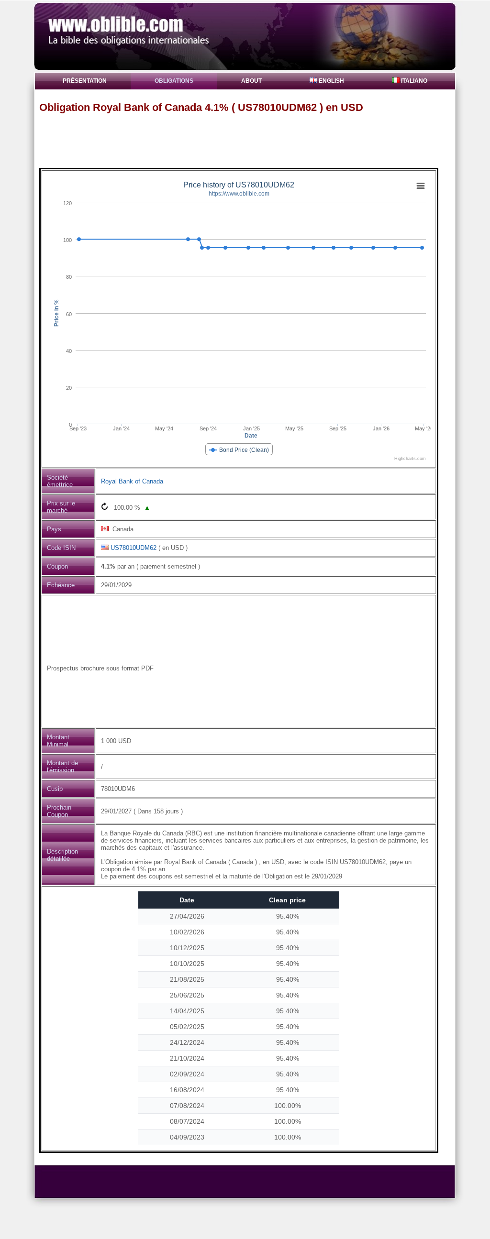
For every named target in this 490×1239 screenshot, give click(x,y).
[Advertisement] (249, 140)
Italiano (413, 80)
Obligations (174, 80)
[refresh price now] (104, 506)
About (251, 80)
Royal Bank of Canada (132, 481)
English (330, 80)
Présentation (85, 80)
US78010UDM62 (133, 547)
